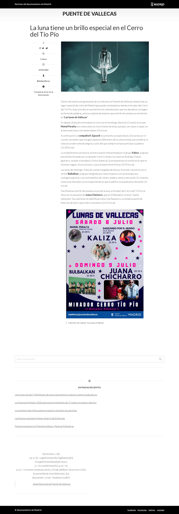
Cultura (43, 59)
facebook (132, 510)
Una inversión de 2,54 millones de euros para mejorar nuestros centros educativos (56, 394)
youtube (160, 510)
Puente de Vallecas (89, 13)
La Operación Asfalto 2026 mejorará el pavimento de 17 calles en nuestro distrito (55, 402)
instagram (142, 510)
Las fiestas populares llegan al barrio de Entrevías (40, 418)
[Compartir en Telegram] (46, 48)
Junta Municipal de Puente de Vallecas (51, 484)
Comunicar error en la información (43, 93)
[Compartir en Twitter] (43, 48)
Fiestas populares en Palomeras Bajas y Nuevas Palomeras (44, 426)
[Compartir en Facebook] (40, 48)
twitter (151, 510)
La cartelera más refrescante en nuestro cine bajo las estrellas (46, 410)
